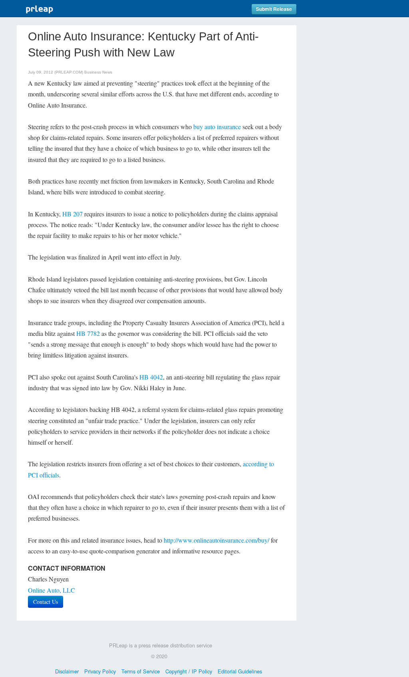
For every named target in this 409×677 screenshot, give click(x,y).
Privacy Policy (100, 671)
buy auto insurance (217, 126)
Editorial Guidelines (240, 671)
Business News (98, 72)
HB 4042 (151, 377)
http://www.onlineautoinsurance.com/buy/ (216, 540)
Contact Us (45, 601)
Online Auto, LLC (51, 590)
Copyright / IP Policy (188, 671)
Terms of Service (140, 671)
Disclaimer (67, 671)
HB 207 (72, 214)
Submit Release (274, 9)
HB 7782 (88, 333)
